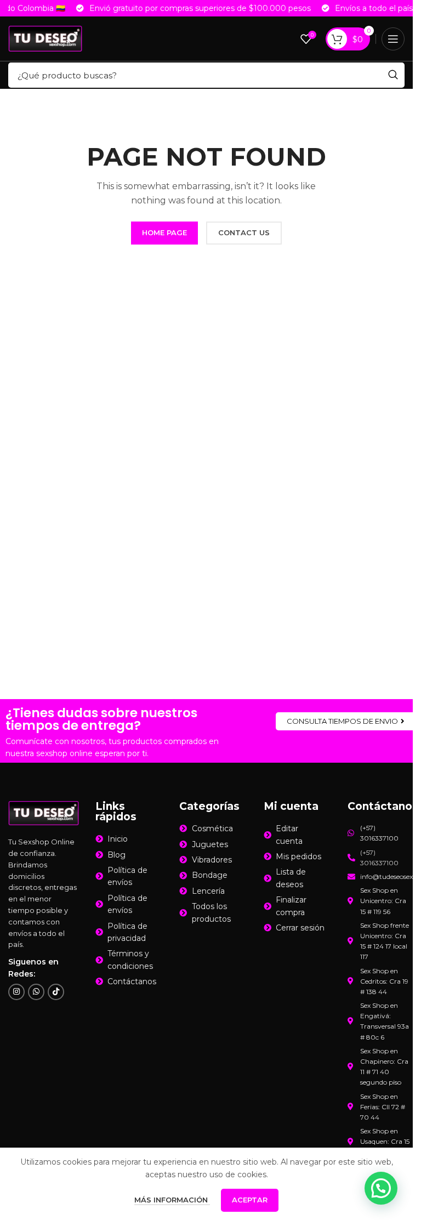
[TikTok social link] (56, 992)
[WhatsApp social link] (36, 992)
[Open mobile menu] (393, 39)
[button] (381, 1188)
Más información (172, 1199)
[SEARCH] (393, 75)
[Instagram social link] (16, 992)
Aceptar (250, 1199)
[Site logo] (45, 38)
